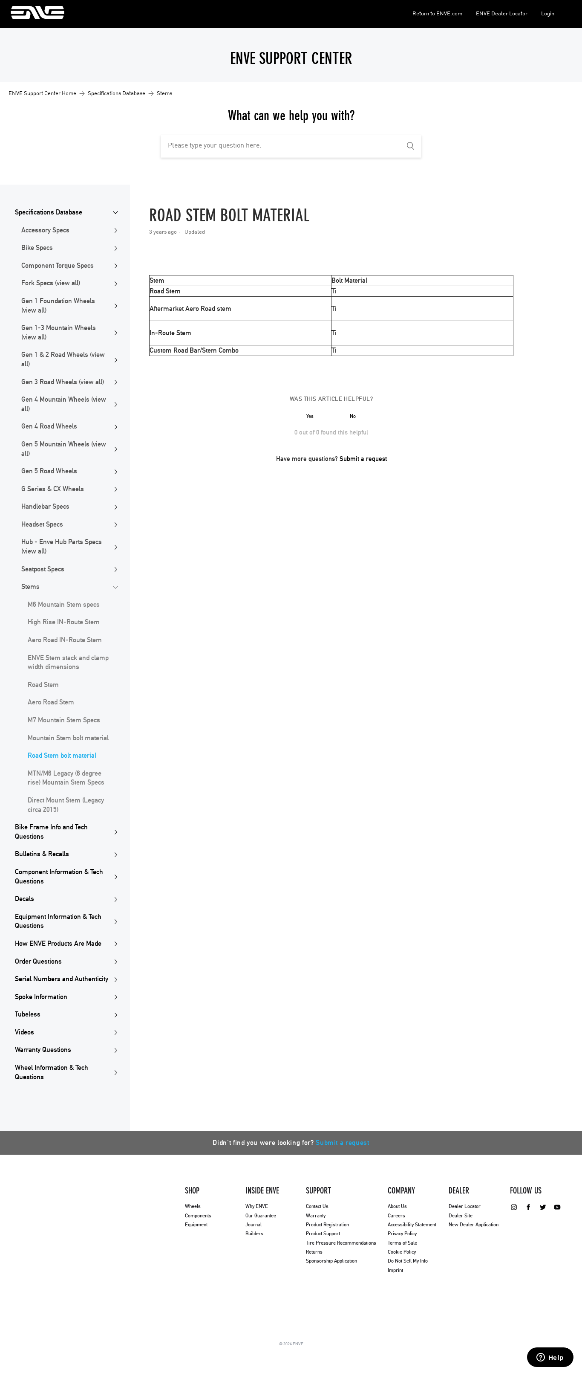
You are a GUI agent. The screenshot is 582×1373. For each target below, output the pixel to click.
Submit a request (363, 459)
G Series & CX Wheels (52, 489)
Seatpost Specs (42, 569)
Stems (164, 93)
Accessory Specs (45, 230)
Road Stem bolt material (62, 755)
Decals (24, 898)
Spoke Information (41, 997)
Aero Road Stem (51, 702)
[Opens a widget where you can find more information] (550, 1358)
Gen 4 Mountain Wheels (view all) (63, 404)
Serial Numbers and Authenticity (61, 979)
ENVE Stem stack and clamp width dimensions (68, 663)
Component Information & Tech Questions (59, 877)
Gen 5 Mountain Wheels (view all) (63, 449)
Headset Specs (42, 524)
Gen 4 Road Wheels (49, 426)
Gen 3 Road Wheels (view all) (62, 382)
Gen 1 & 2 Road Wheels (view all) (63, 359)
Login (547, 14)
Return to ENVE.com (437, 14)
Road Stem (43, 684)
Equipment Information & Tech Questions (58, 921)
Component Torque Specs (57, 265)
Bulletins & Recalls (42, 854)
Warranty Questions (43, 1049)
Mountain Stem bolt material (68, 738)
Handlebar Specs (45, 506)
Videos (24, 1032)
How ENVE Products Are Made (58, 943)
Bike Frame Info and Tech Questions (51, 832)
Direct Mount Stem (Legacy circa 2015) (66, 805)
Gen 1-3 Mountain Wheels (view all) (58, 332)
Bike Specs (37, 247)
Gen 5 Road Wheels (49, 471)
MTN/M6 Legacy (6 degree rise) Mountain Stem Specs (66, 778)
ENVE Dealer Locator (501, 14)
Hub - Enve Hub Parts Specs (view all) (61, 547)
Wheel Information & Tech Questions (51, 1072)
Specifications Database (116, 93)
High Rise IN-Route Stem (64, 622)
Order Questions (38, 961)
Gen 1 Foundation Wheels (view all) (58, 306)
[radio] (310, 416)
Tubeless (27, 1014)
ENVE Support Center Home (42, 93)
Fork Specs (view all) (50, 283)
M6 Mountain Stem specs (64, 604)
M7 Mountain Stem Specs (64, 720)
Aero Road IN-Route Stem (65, 640)
